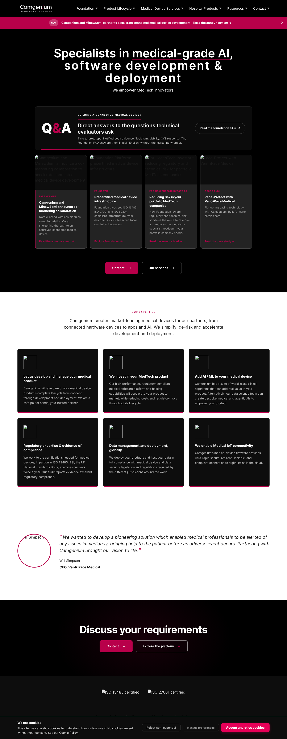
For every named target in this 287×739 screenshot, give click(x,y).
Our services (158, 268)
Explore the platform (158, 646)
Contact (261, 8)
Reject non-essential (161, 727)
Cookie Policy (68, 732)
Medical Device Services (162, 8)
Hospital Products (205, 8)
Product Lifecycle (119, 8)
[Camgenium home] (35, 8)
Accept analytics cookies (245, 728)
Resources (237, 8)
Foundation (87, 8)
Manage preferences (201, 727)
